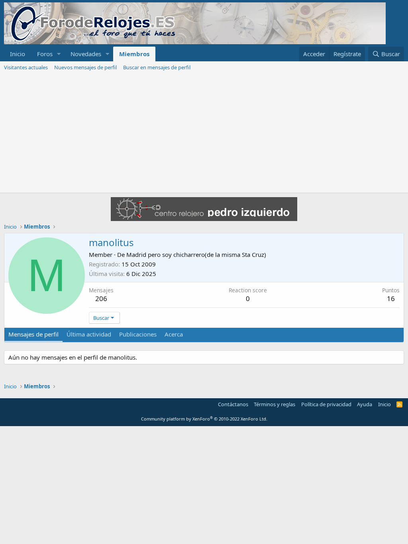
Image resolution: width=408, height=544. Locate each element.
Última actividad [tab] (89, 334)
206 (101, 298)
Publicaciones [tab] (138, 334)
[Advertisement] (204, 133)
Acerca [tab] (174, 334)
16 (391, 298)
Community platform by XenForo (204, 419)
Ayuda (364, 404)
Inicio (17, 54)
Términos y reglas (274, 404)
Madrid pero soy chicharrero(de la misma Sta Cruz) (196, 254)
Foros (45, 54)
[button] (59, 54)
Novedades (86, 54)
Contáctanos (233, 404)
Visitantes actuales (26, 67)
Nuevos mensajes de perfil (85, 67)
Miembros (134, 54)
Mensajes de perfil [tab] (33, 334)
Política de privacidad (326, 404)
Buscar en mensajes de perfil (156, 67)
